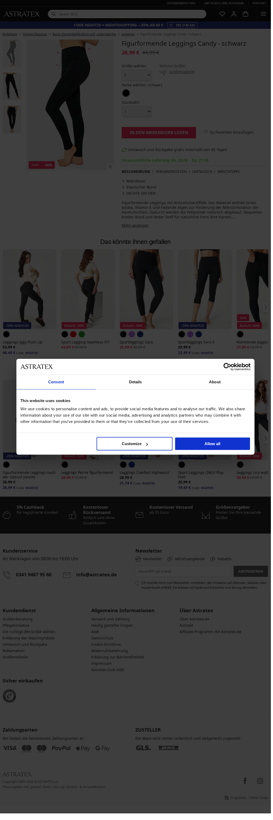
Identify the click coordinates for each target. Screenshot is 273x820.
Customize (132, 443)
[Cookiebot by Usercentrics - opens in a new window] (227, 367)
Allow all (212, 443)
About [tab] (215, 382)
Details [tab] (135, 382)
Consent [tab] (56, 382)
